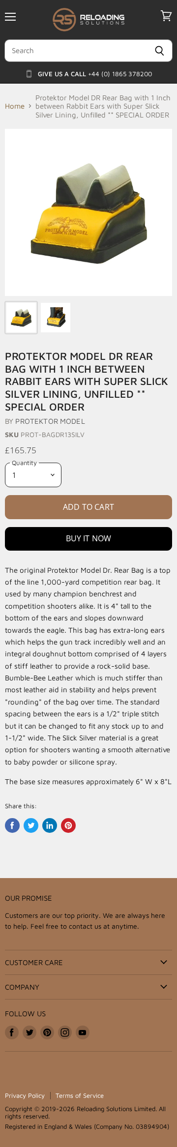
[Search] (160, 50)
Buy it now (89, 538)
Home (15, 106)
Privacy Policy (25, 1095)
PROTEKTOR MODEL (50, 421)
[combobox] (75, 50)
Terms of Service (80, 1095)
